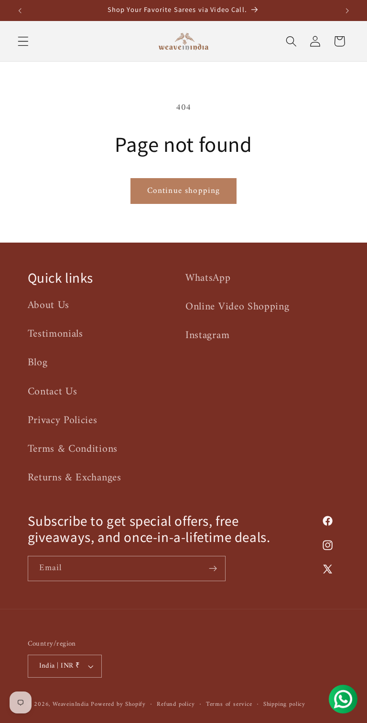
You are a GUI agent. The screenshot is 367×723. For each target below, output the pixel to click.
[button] (23, 41)
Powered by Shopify (118, 704)
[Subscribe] (213, 569)
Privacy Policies (62, 420)
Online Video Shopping (237, 307)
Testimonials (55, 334)
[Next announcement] (346, 10)
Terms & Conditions (73, 449)
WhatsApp (208, 278)
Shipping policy (284, 704)
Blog (38, 362)
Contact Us (52, 392)
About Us (49, 306)
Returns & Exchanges (74, 477)
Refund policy (175, 704)
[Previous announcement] (20, 10)
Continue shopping (183, 191)
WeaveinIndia (71, 704)
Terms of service (229, 704)
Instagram (207, 335)
